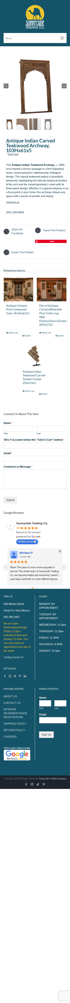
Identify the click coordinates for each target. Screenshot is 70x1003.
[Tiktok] (15, 676)
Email (8, 453)
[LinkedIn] (25, 676)
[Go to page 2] (35, 588)
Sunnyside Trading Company (52, 778)
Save (52, 241)
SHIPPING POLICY (15, 723)
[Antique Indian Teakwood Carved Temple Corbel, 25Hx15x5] (35, 355)
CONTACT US (12, 703)
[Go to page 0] (29, 588)
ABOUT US (10, 696)
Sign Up (46, 734)
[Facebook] (5, 676)
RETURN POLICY (14, 730)
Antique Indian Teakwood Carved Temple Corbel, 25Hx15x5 (34, 377)
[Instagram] (10, 676)
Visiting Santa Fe (13, 657)
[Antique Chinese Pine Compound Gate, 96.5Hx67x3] (18, 289)
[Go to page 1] (32, 588)
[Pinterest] (20, 676)
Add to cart (13, 333)
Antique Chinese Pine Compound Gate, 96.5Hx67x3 (17, 309)
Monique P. (26, 552)
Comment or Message (18, 466)
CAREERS (10, 736)
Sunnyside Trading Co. (32, 523)
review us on (25, 541)
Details (28, 336)
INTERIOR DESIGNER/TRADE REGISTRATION (15, 713)
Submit (10, 500)
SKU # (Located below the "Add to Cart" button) (34, 439)
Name (8, 423)
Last (39, 433)
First (6, 433)
